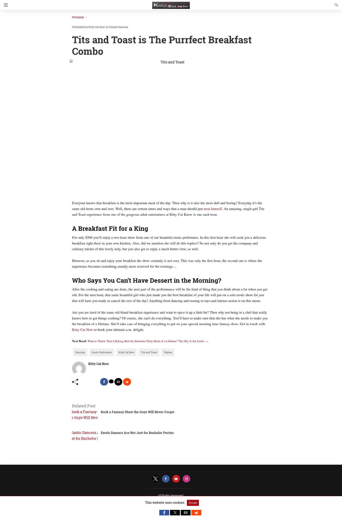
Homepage (78, 17)
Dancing (80, 352)
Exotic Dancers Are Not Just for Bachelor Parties (137, 433)
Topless (168, 352)
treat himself (213, 208)
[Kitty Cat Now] (171, 3)
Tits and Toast (149, 352)
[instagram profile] (186, 478)
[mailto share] (118, 382)
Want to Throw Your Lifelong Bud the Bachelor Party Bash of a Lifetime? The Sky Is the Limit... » (147, 341)
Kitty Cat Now (82, 329)
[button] (164, 512)
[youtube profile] (176, 478)
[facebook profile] (166, 478)
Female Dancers (118, 27)
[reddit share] (127, 382)
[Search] (335, 4)
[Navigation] (5, 5)
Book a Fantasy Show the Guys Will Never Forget (137, 412)
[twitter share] (111, 381)
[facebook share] (104, 382)
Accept (193, 502)
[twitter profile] (155, 478)
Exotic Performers (102, 352)
